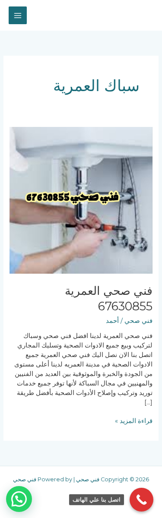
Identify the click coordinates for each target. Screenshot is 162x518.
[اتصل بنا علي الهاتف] (141, 500)
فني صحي (138, 321)
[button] (19, 499)
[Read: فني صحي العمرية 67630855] (81, 200)
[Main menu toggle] (18, 15)
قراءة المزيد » (133, 421)
